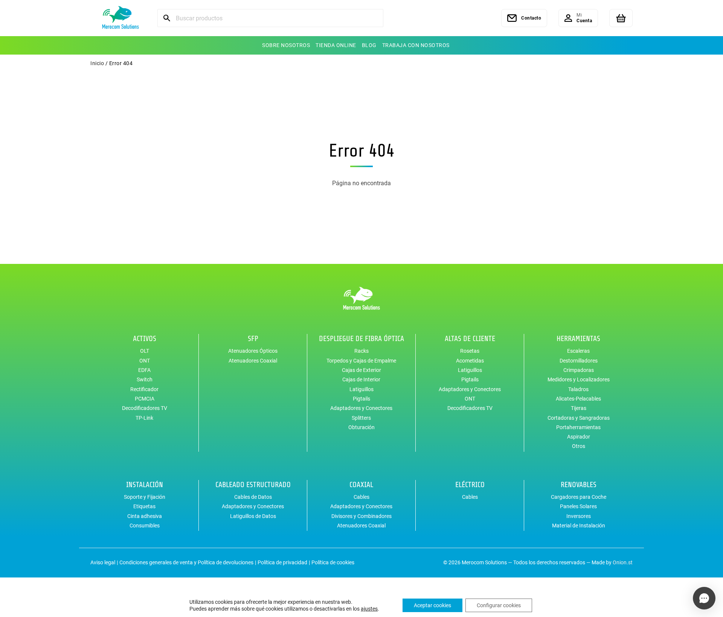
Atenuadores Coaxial (253, 361)
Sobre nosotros (286, 45)
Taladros (578, 389)
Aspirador (578, 437)
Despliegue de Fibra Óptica (361, 338)
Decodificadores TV (144, 408)
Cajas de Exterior (361, 370)
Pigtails (361, 399)
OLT (144, 351)
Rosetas (469, 351)
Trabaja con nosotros (416, 45)
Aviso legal (102, 562)
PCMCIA (144, 399)
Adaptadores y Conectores (361, 408)
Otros (578, 446)
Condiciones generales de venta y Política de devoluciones (186, 562)
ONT (144, 361)
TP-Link (144, 418)
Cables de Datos (253, 497)
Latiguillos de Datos (253, 516)
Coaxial (361, 484)
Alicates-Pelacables (578, 399)
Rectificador (144, 389)
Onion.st (623, 562)
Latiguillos (361, 389)
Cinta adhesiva (144, 516)
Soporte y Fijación (144, 497)
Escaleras (578, 351)
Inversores (578, 516)
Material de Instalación (578, 526)
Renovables (578, 484)
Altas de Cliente (470, 338)
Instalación (144, 484)
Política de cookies (332, 562)
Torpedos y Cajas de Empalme (361, 361)
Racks (361, 351)
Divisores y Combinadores (361, 516)
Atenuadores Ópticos (253, 351)
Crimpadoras (578, 370)
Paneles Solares (578, 506)
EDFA (144, 370)
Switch (145, 379)
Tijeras (578, 408)
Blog (369, 45)
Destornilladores (579, 361)
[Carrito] (621, 18)
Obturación (361, 427)
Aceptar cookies (432, 605)
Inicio (97, 63)
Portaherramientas (578, 427)
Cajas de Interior (361, 379)
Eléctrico (470, 484)
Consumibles (145, 526)
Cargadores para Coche (578, 497)
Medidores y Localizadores (579, 379)
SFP (253, 338)
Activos (144, 338)
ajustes (369, 609)
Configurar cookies (499, 605)
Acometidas (470, 361)
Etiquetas (144, 506)
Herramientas (578, 338)
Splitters (361, 418)
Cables (361, 497)
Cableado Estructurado (253, 484)
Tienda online (336, 45)
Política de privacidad (282, 562)
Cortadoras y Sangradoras (579, 418)
